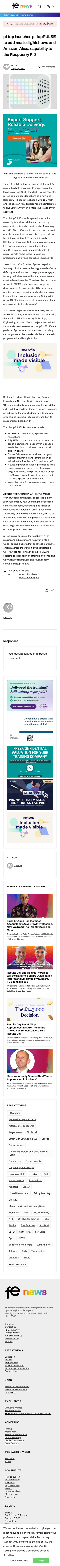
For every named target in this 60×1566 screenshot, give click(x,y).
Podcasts (9, 1458)
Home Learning (16, 1180)
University (14, 1257)
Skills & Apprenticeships (17, 1368)
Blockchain (32, 1132)
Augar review (15, 1132)
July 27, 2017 (18, 68)
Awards (8, 1512)
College (45, 1138)
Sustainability (43, 1244)
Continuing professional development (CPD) (28, 1153)
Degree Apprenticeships (21, 1167)
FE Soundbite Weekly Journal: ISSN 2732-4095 (28, 1413)
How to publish (12, 1476)
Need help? (10, 1497)
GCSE (45, 1173)
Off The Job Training (28, 1218)
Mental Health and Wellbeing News (27, 1206)
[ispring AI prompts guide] (30, 794)
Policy (47, 1218)
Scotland (44, 1225)
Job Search (10, 1392)
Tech (24, 1251)
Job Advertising (13, 1437)
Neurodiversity (41, 1212)
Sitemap (9, 1341)
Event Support (12, 1443)
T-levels (13, 1251)
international (35, 1180)
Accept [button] (40, 1560)
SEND (12, 1231)
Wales (27, 1257)
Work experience (17, 1264)
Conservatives (16, 1145)
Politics (12, 1225)
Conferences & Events (16, 1515)
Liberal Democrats (18, 1193)
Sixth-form (24, 1231)
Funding (34, 1173)
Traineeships (37, 1251)
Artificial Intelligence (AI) (21, 1125)
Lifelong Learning (41, 1193)
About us (9, 1324)
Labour (26, 1186)
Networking (10, 1521)
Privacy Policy (12, 1338)
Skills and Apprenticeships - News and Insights (29, 574)
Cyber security (33, 1161)
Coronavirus (15, 1161)
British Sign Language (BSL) (23, 1138)
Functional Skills (17, 1173)
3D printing (14, 1112)
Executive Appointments (17, 1386)
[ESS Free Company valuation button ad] (30, 761)
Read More (10, 1555)
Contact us (10, 1326)
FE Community (12, 1329)
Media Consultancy (14, 1440)
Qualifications (28, 1225)
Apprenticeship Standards (22, 1119)
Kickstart (13, 1186)
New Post (9, 1482)
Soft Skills (40, 1231)
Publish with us (12, 1332)
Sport (11, 1238)
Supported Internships (20, 1244)
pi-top (14, 64)
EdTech (8, 1359)
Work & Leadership (14, 1365)
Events (8, 1488)
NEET (27, 1212)
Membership (11, 1494)
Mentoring (14, 1212)
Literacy (13, 1199)
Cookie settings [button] (19, 1560)
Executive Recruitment (16, 1389)
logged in (29, 653)
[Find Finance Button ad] (30, 695)
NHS (11, 1218)
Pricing (8, 1428)
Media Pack (10, 1431)
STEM (22, 1238)
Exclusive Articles (13, 1407)
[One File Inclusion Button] (30, 376)
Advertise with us (13, 1335)
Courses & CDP (12, 1518)
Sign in (50, 6)
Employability (11, 1362)
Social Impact (11, 1371)
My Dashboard (12, 1485)
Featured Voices (13, 1410)
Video (8, 1461)
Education (10, 1356)
